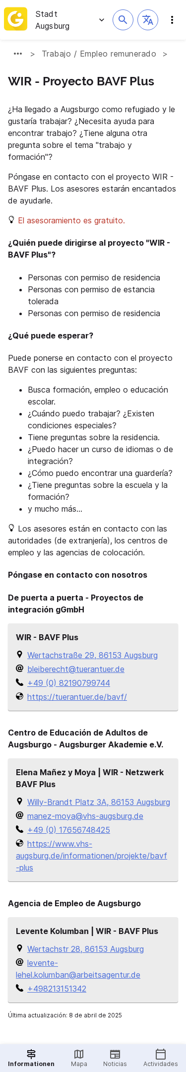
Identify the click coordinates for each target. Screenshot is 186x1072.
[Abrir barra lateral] (172, 20)
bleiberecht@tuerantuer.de (75, 669)
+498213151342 (56, 989)
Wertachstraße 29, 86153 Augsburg (92, 655)
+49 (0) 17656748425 (68, 830)
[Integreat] (15, 20)
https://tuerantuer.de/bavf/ (77, 697)
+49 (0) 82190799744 (68, 683)
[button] (147, 19)
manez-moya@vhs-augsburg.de (85, 816)
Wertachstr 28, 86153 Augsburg (85, 949)
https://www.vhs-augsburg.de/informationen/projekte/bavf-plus (91, 855)
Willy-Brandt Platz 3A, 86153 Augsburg (98, 802)
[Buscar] (123, 19)
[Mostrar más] (18, 54)
